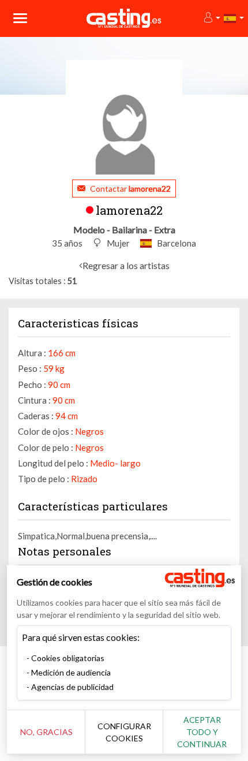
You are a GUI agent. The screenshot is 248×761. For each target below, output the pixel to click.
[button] (211, 18)
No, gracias (46, 732)
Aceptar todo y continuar (202, 732)
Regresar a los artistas (126, 265)
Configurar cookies (124, 732)
